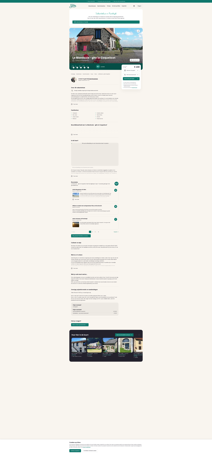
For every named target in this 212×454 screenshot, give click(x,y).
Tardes (95, 73)
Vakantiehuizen (79, 73)
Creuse (92, 73)
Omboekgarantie (134, 87)
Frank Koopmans (93, 79)
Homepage (73, 73)
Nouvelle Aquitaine (86, 73)
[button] (94, 154)
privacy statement (86, 447)
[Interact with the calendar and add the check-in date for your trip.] (125, 70)
